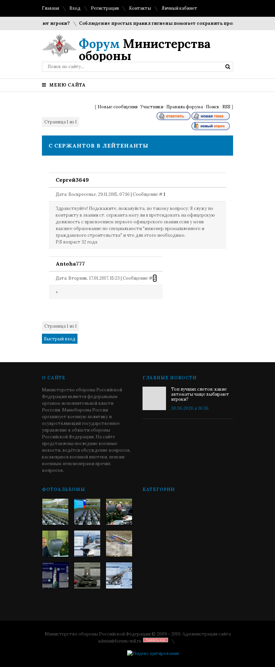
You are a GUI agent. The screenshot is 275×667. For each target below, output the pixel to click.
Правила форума (184, 107)
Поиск (212, 107)
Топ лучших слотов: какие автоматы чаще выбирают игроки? (200, 394)
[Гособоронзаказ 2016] (55, 543)
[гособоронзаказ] (119, 511)
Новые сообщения (118, 107)
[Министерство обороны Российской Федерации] (55, 511)
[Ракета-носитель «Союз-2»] (55, 575)
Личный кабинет (179, 8)
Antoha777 (70, 263)
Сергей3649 (72, 179)
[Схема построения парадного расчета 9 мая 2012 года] (119, 543)
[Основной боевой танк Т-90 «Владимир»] (87, 575)
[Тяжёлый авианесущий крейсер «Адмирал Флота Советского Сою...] (87, 543)
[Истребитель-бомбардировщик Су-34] (119, 575)
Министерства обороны (145, 49)
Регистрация (105, 8)
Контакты (140, 8)
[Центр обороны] (87, 511)
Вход (74, 8)
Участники (152, 107)
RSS (226, 107)
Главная (50, 8)
